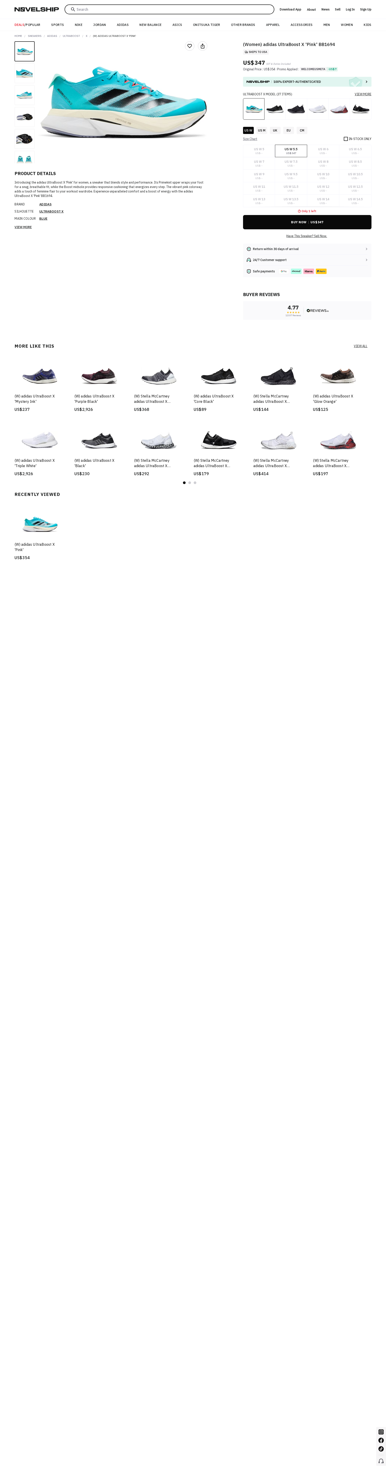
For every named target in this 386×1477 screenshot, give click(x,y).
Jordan (99, 25)
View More (23, 227)
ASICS (177, 25)
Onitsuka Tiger (206, 25)
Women (347, 25)
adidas (52, 36)
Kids (367, 25)
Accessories (302, 25)
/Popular (27, 25)
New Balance (150, 25)
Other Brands (243, 25)
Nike (78, 25)
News (325, 9)
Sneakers (35, 36)
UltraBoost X (51, 211)
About (311, 10)
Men (326, 25)
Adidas (123, 25)
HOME (18, 36)
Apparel (273, 25)
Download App (290, 9)
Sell (337, 9)
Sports (57, 25)
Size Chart (250, 139)
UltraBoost (71, 36)
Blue (43, 219)
